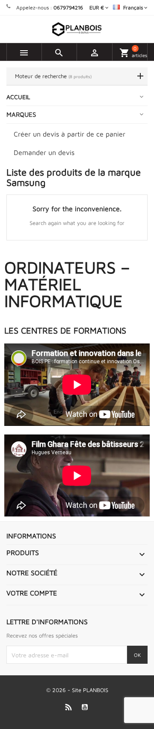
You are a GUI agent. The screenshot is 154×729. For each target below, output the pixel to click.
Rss (68, 706)
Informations (31, 536)
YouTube (84, 706)
